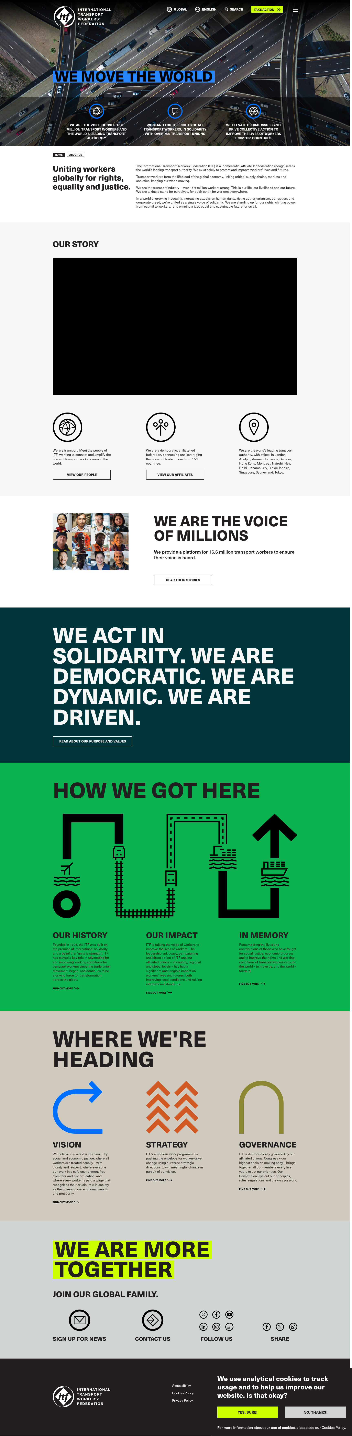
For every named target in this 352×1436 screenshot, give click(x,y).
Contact (152, 1322)
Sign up (79, 1322)
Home (59, 154)
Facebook (216, 1315)
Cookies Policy (183, 1393)
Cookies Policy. (334, 1427)
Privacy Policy (182, 1400)
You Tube (229, 1315)
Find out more (63, 988)
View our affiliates (175, 474)
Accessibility (181, 1385)
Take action (264, 9)
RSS (229, 1327)
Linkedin (203, 1327)
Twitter (203, 1315)
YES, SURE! (247, 1412)
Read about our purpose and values (92, 741)
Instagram (216, 1327)
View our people (82, 474)
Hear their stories (183, 580)
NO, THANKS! (316, 1412)
